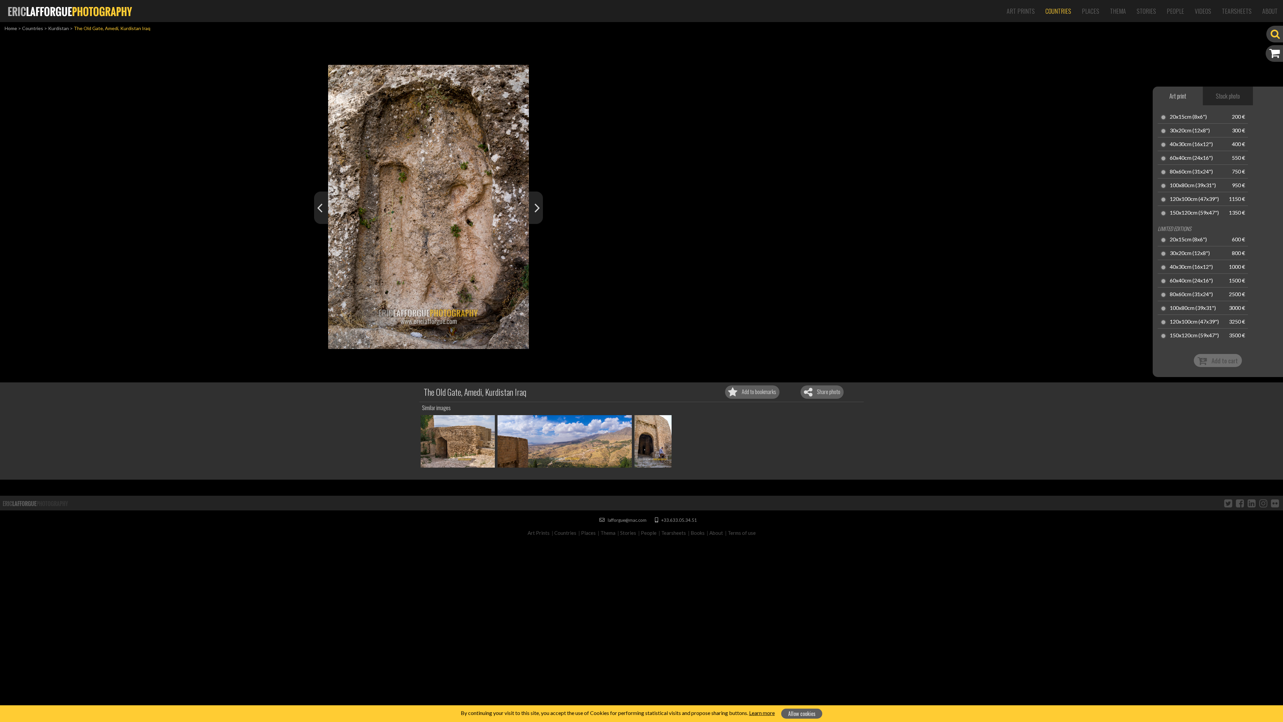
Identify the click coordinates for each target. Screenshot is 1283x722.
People (1175, 11)
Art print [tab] (1177, 96)
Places (1090, 11)
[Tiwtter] (1228, 503)
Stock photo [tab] (1228, 96)
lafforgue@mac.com (626, 520)
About (1270, 11)
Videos (1203, 11)
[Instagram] (1263, 503)
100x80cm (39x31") (1193, 185)
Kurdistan (58, 28)
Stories (1146, 11)
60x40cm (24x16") (1191, 158)
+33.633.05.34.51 (678, 520)
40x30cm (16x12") (1191, 144)
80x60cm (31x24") (1191, 171)
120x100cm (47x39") (1194, 199)
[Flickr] (1275, 503)
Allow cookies (802, 714)
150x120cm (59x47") (1194, 213)
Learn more (762, 713)
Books (698, 533)
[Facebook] (1240, 503)
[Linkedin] (1252, 503)
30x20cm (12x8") (1190, 130)
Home (11, 28)
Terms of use (742, 533)
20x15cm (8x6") (1188, 117)
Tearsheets (1237, 11)
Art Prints (1021, 11)
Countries (1058, 11)
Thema (1118, 11)
